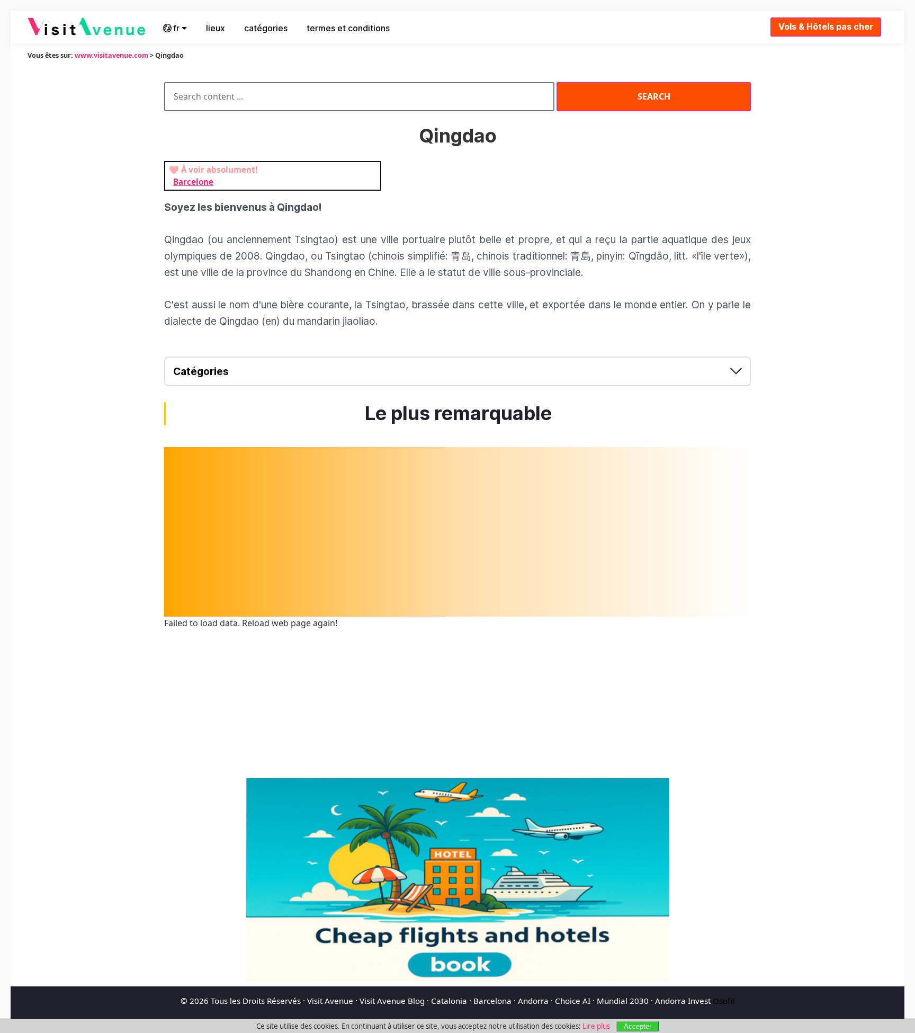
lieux (215, 28)
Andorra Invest (683, 1000)
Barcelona (492, 1000)
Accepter (637, 1026)
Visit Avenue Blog (392, 1000)
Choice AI (572, 1000)
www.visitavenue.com (111, 55)
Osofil (723, 1000)
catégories (266, 28)
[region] (457, 532)
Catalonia (449, 1000)
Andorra (533, 1000)
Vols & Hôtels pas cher (825, 26)
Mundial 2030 (623, 1000)
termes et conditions (348, 28)
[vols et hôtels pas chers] (457, 879)
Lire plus (596, 1026)
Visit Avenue (330, 1000)
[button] (457, 371)
